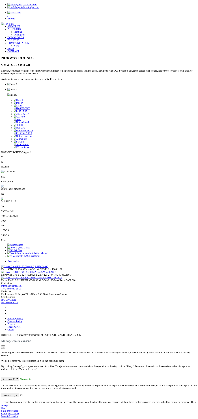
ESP (9, 18)
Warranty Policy (15, 318)
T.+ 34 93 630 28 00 (11, 288)
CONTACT (13, 51)
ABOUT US (13, 26)
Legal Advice (14, 327)
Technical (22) (9, 395)
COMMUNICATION (18, 43)
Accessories (13, 261)
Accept (4, 405)
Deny (4, 408)
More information (9, 416)
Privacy (11, 324)
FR (13, 18)
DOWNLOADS (15, 37)
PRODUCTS (14, 29)
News (16, 45)
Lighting (18, 32)
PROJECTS (13, 40)
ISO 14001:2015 (9, 302)
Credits (10, 329)
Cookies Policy (14, 321)
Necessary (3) (9, 379)
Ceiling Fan (19, 34)
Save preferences (9, 410)
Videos (10, 48)
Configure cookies (10, 413)
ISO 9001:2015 (8, 299)
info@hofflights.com (11, 286)
